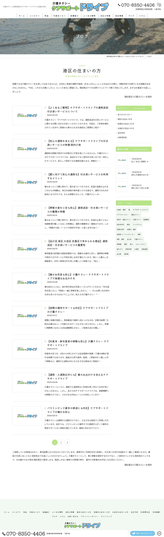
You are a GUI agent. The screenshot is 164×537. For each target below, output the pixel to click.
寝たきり (120, 249)
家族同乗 (128, 249)
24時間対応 (122, 137)
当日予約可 (120, 224)
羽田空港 (145, 249)
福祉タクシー (135, 215)
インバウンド (137, 224)
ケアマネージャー (122, 215)
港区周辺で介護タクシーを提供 (138, 96)
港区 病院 (120, 239)
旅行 (131, 244)
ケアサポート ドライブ (140, 210)
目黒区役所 (120, 229)
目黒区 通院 (131, 229)
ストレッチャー (141, 244)
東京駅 (126, 254)
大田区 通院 (121, 210)
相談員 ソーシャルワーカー (126, 234)
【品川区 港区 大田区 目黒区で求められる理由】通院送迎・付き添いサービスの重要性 (77, 243)
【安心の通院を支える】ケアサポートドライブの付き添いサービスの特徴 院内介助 (77, 143)
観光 (128, 224)
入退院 (136, 249)
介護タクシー (138, 239)
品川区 (129, 239)
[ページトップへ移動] (159, 533)
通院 (125, 244)
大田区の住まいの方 (126, 128)
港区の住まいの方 (125, 119)
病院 (139, 234)
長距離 (119, 244)
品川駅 (119, 254)
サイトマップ (106, 516)
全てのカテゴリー (125, 114)
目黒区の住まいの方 (126, 123)
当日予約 (121, 133)
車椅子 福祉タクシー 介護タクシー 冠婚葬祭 (133, 219)
